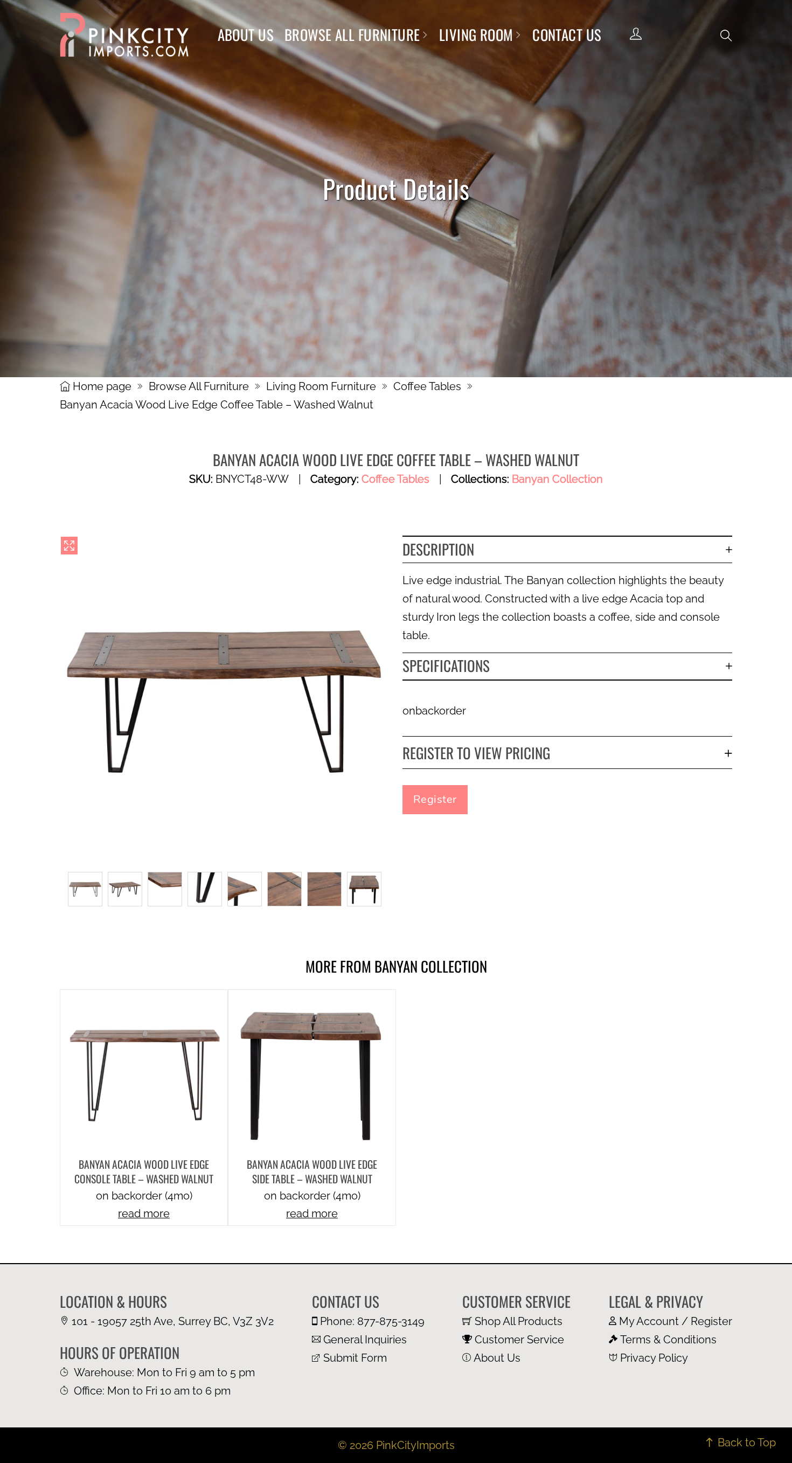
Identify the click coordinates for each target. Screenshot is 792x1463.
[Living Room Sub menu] (518, 34)
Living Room (476, 34)
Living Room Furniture (321, 386)
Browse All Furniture (352, 34)
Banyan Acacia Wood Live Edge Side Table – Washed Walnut (312, 1171)
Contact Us (566, 34)
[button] (726, 35)
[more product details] (143, 1072)
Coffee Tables (427, 386)
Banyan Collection (557, 479)
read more (144, 1214)
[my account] (636, 34)
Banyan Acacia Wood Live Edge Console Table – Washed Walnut (143, 1171)
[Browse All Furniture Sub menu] (424, 34)
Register (435, 799)
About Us (246, 34)
